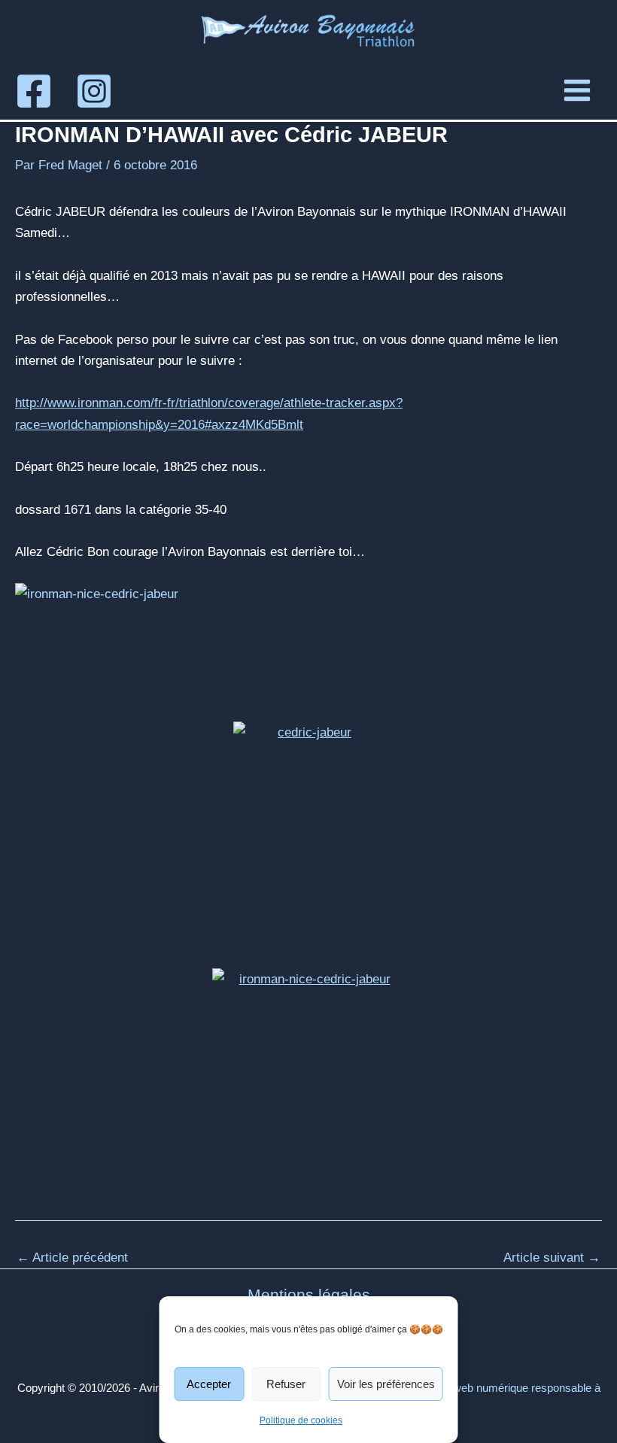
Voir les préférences (386, 1384)
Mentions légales (309, 1294)
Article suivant (551, 1257)
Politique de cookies (301, 1420)
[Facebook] (34, 91)
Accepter (209, 1384)
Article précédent (72, 1257)
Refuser (285, 1384)
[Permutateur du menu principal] (577, 90)
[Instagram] (94, 91)
